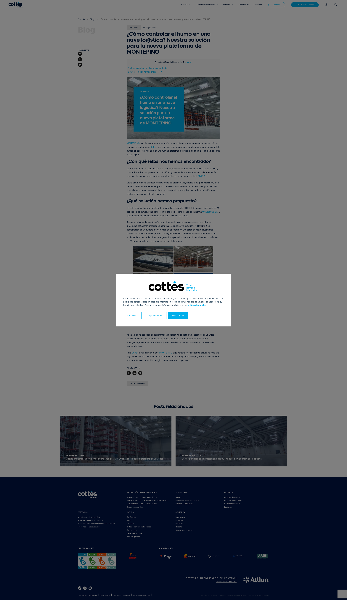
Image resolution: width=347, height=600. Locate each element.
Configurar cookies (154, 315)
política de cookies (197, 305)
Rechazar (131, 315)
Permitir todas (178, 315)
